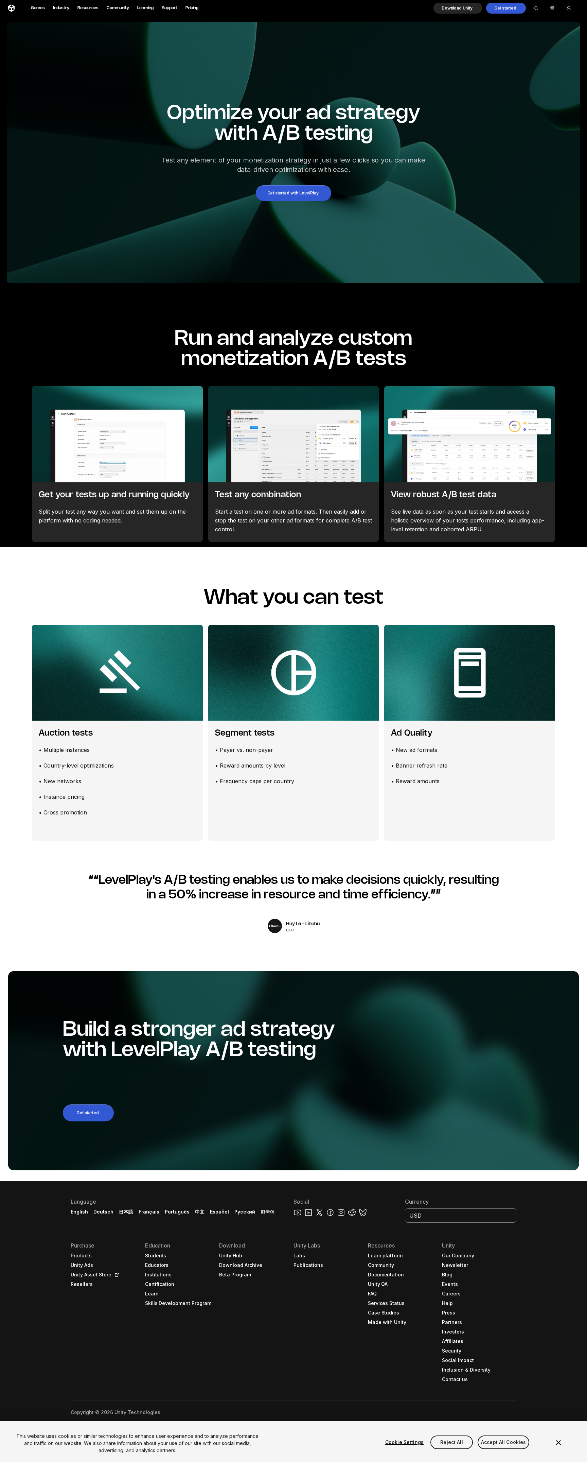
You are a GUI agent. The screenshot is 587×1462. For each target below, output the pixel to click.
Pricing (191, 8)
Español (219, 1212)
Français (149, 1212)
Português (177, 1212)
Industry (61, 8)
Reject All (451, 1442)
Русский (244, 1212)
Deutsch (103, 1212)
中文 (199, 1212)
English (79, 1212)
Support (169, 8)
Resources (88, 8)
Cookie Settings (404, 1442)
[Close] (558, 1442)
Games (38, 8)
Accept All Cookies (503, 1442)
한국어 (268, 1212)
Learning (145, 8)
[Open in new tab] (115, 1274)
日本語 (126, 1212)
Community (118, 8)
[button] (457, 8)
